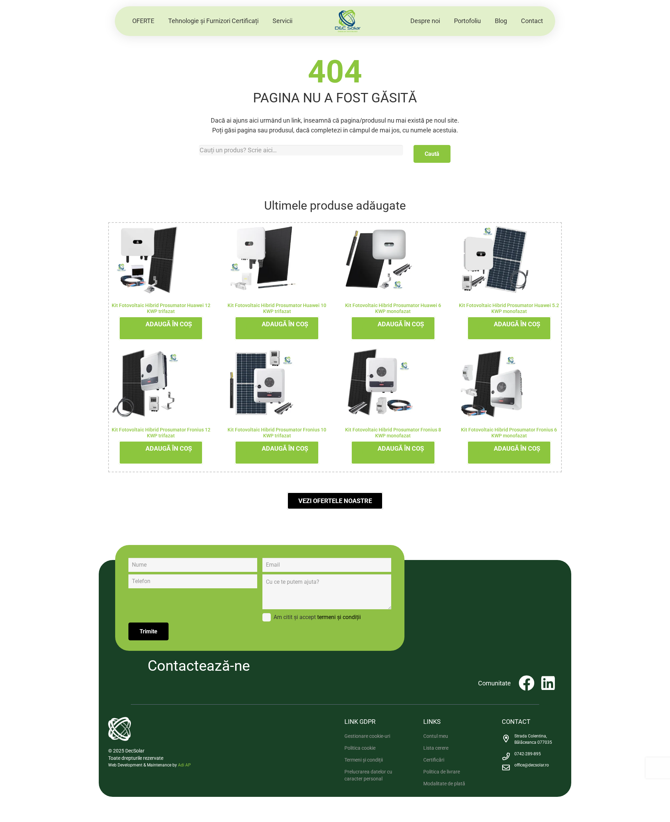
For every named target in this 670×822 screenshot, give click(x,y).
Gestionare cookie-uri (367, 736)
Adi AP (184, 765)
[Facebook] (526, 683)
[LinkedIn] (548, 683)
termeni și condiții (339, 617)
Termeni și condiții (363, 760)
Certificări (433, 760)
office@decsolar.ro (531, 765)
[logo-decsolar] (347, 21)
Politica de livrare (441, 771)
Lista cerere (435, 748)
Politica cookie (359, 748)
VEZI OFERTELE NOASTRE (335, 500)
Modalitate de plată (444, 783)
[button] (263, 21)
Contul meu (435, 736)
